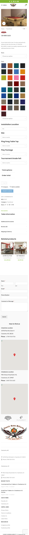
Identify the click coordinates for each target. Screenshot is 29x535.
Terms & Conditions (6, 513)
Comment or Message (7, 301)
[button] (27, 252)
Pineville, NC (4, 501)
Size (2, 53)
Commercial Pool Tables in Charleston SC (13, 484)
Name (3, 281)
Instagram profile (5, 525)
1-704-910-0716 (10, 336)
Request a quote (7, 191)
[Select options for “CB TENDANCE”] (24, 246)
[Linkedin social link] (16, 1)
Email (3, 288)
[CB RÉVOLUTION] (7, 248)
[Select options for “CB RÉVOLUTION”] (11, 246)
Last (16, 285)
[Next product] (26, 29)
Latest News (4, 518)
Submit (4, 316)
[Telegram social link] (18, 1)
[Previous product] (22, 29)
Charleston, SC (5, 503)
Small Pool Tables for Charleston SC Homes (12, 491)
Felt (2, 61)
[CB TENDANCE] (20, 248)
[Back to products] (24, 29)
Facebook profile (5, 528)
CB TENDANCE (20, 256)
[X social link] (12, 1)
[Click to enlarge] (4, 23)
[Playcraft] (21, 418)
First (2, 285)
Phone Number (5, 295)
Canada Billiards (7, 258)
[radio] (3, 65)
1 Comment (11, 486)
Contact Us (4, 516)
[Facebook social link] (10, 1)
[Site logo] (13, 5)
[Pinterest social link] (14, 1)
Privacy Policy (4, 510)
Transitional (9, 28)
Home (2, 28)
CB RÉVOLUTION (7, 256)
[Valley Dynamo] (7, 418)
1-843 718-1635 (10, 380)
